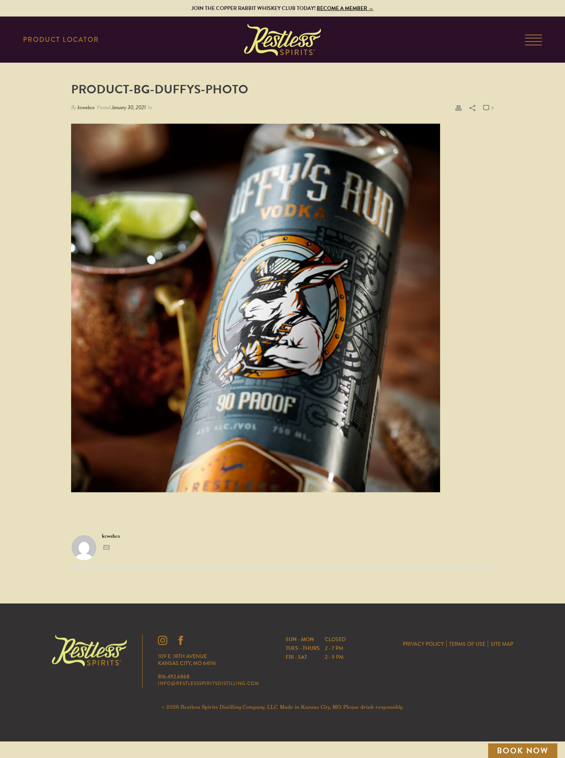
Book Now (522, 751)
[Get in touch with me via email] (106, 549)
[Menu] (533, 41)
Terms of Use (467, 644)
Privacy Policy (423, 644)
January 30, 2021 (128, 107)
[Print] (458, 107)
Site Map (501, 644)
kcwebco (86, 107)
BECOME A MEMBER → (345, 8)
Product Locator (61, 40)
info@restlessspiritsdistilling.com (208, 683)
